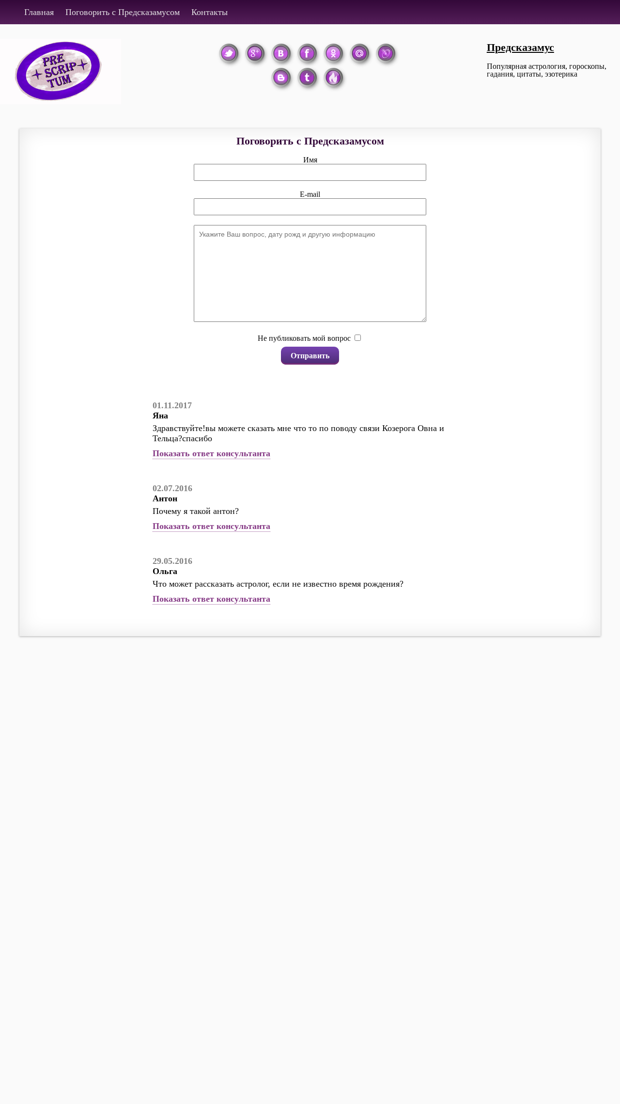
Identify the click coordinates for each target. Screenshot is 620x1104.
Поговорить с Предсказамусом (122, 12)
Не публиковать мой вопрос (304, 338)
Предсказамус (520, 47)
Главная (39, 12)
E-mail (310, 194)
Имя (310, 160)
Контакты (209, 12)
